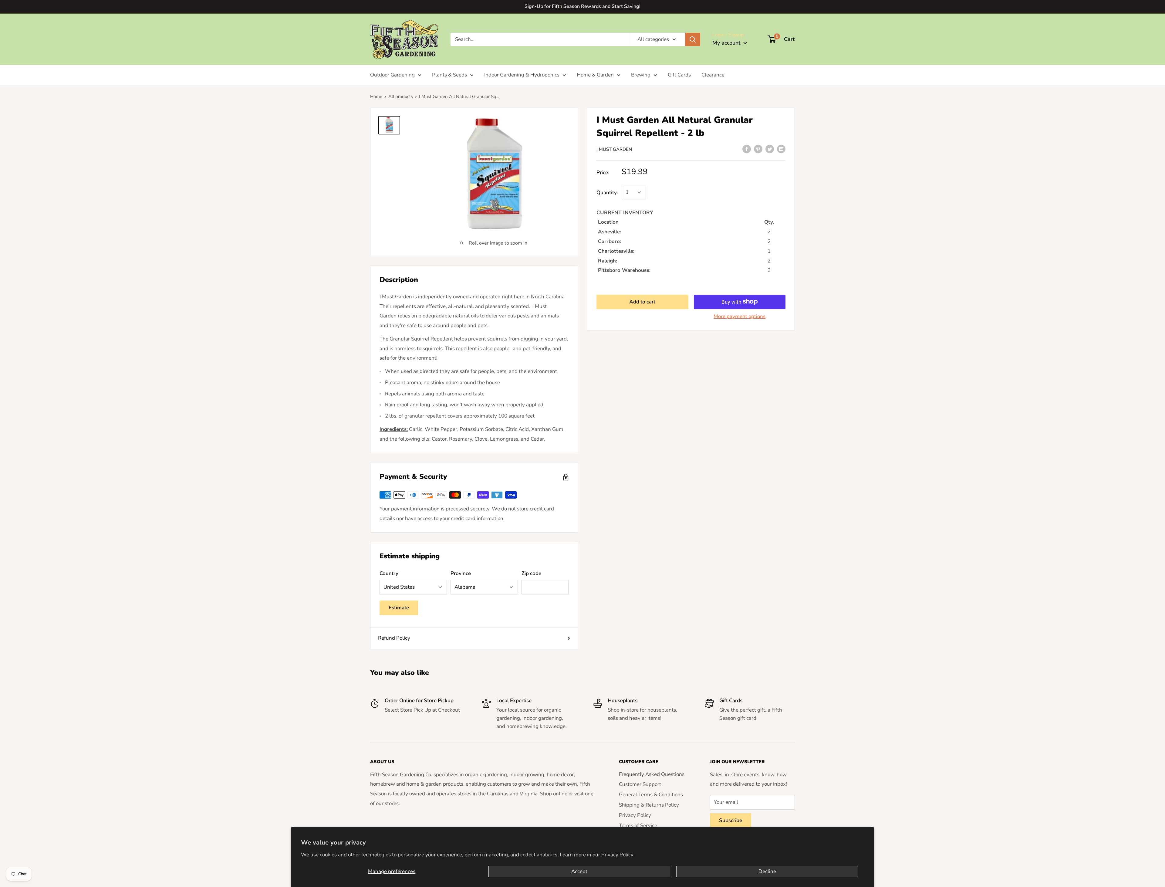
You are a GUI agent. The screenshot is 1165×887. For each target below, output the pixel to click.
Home (376, 96)
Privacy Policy (635, 815)
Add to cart (642, 301)
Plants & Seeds (449, 74)
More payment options (739, 316)
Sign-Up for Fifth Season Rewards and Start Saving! (582, 6)
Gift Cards (679, 74)
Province (461, 573)
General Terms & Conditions (651, 794)
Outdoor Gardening (392, 74)
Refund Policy (394, 638)
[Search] (692, 39)
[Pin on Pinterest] (758, 149)
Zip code (531, 573)
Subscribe (730, 820)
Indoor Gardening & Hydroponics (521, 74)
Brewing (640, 74)
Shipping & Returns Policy (649, 804)
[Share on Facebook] (746, 149)
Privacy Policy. (617, 854)
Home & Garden (595, 74)
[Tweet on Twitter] (769, 149)
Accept (579, 871)
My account (727, 42)
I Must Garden (614, 149)
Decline (767, 871)
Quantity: (607, 192)
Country (389, 573)
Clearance (712, 74)
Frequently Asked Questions (651, 774)
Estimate (399, 607)
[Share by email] (781, 149)
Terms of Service (638, 825)
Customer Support (640, 784)
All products (400, 96)
